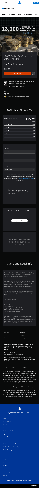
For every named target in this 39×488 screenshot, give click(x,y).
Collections (12, 14)
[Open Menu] (2, 2)
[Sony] (35, 487)
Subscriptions (28, 14)
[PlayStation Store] (8, 8)
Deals (19, 14)
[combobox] (19, 152)
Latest (4, 14)
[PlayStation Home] (19, 2)
